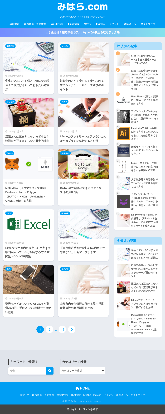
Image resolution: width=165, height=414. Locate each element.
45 (62, 329)
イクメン (114, 24)
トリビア (10, 102)
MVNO (87, 24)
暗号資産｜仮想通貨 (35, 24)
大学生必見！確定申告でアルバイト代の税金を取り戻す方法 (83, 32)
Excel (9, 213)
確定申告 (14, 24)
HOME (84, 388)
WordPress (57, 24)
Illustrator (73, 24)
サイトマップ (148, 24)
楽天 (8, 269)
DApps (10, 153)
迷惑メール (130, 24)
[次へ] (71, 329)
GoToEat (65, 153)
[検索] (49, 371)
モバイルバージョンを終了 (82, 409)
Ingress (100, 24)
